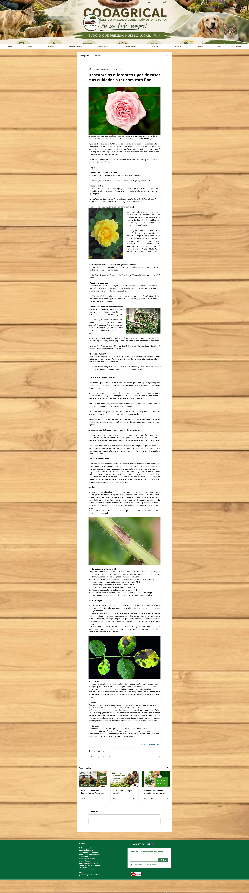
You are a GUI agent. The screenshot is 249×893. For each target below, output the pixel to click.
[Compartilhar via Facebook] (89, 751)
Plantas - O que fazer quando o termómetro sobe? (154, 791)
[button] (50, 47)
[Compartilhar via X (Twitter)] (94, 751)
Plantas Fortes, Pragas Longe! (122, 791)
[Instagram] (152, 844)
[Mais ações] (159, 69)
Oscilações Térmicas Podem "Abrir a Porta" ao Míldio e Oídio (92, 791)
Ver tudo (167, 768)
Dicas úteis (97, 56)
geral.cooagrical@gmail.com (90, 875)
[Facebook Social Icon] (148, 844)
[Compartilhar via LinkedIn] (99, 751)
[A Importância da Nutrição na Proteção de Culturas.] (124, 779)
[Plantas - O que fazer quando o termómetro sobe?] (156, 779)
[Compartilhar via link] (104, 751)
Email (132, 856)
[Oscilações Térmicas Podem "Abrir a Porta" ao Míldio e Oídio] (93, 779)
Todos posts (84, 56)
